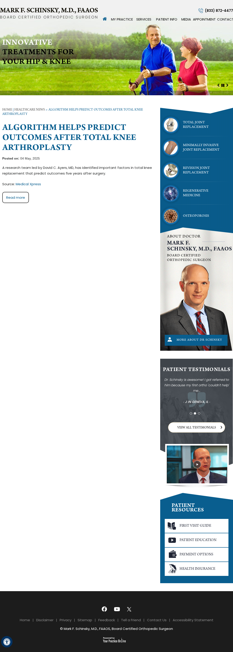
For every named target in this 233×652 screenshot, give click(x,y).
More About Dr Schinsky (199, 340)
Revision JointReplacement (196, 170)
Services (143, 19)
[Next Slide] (227, 85)
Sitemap (85, 620)
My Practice (122, 19)
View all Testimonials (196, 428)
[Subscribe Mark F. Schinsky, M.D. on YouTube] (116, 609)
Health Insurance (197, 569)
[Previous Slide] (218, 85)
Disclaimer (44, 620)
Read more (15, 197)
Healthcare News (29, 110)
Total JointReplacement (196, 125)
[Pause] (222, 85)
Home (104, 19)
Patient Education (198, 540)
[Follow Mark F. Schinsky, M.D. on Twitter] (130, 609)
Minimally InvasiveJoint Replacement (201, 148)
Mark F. (199, 246)
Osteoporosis (196, 216)
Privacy (65, 620)
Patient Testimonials (196, 370)
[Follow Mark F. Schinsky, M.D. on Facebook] (102, 609)
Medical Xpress (28, 184)
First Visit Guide (195, 526)
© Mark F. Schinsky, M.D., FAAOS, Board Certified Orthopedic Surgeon (116, 628)
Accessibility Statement (193, 620)
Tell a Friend (131, 620)
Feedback (106, 620)
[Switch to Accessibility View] (7, 641)
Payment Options (196, 555)
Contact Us (157, 620)
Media (186, 19)
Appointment (204, 19)
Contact (225, 19)
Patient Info (166, 19)
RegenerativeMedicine (195, 193)
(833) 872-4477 (219, 10)
